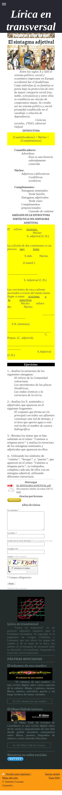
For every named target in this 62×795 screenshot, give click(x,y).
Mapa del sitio (10, 777)
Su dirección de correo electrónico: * (29, 541)
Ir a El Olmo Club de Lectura (29, 745)
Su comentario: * (13, 510)
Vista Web (54, 777)
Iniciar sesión (52, 774)
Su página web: (12, 549)
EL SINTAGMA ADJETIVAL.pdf (33, 485)
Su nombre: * (12, 533)
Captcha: (16, 556)
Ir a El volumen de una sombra (30, 701)
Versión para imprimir (18, 774)
